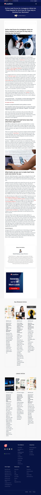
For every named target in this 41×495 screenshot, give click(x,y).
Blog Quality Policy (17, 481)
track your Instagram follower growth (16, 198)
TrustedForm (20, 456)
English (6, 0)
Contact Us (29, 469)
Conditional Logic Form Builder (21, 453)
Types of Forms (7, 469)
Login (35, 0)
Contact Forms (7, 478)
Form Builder (20, 447)
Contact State (20, 458)
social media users (9, 80)
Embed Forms (20, 463)
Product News (29, 474)
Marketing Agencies (32, 447)
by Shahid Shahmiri (22, 15)
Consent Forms (7, 486)
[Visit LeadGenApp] (8, 4)
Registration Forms (8, 474)
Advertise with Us (30, 476)
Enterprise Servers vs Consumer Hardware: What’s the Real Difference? (8, 398)
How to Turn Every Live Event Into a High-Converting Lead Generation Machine (8, 327)
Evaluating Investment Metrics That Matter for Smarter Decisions (20, 397)
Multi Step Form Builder (20, 450)
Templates (16, 474)
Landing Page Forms (8, 484)
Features (19, 462)
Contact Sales (15, 0)
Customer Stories (30, 471)
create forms (16, 133)
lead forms (22, 59)
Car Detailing (31, 454)
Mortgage (31, 451)
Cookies (26, 491)
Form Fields (16, 476)
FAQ (15, 471)
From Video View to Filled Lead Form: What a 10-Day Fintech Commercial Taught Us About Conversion (20, 328)
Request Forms (7, 476)
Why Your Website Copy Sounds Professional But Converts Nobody (31, 326)
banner (27, 92)
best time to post (12, 76)
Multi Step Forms (8, 471)
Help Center (16, 469)
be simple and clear (9, 102)
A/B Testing (20, 460)
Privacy (34, 491)
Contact (31, 0)
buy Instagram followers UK (11, 197)
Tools (15, 480)
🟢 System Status (7, 453)
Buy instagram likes (11, 69)
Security (15, 478)
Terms (30, 491)
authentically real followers (12, 209)
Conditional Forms (8, 482)
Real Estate (31, 449)
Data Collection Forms (7, 481)
